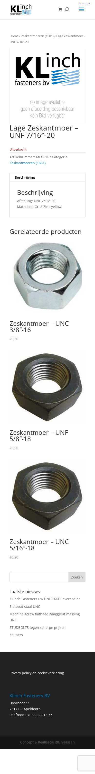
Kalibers (16, 634)
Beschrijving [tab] (25, 177)
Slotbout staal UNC (25, 606)
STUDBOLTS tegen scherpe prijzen (38, 627)
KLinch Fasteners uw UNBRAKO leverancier (45, 599)
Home (14, 36)
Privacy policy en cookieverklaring (37, 673)
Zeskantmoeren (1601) (37, 36)
